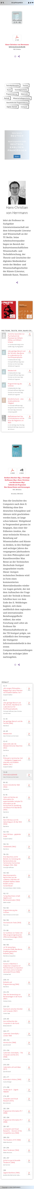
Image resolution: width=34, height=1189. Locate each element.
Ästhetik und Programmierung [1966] (11, 983)
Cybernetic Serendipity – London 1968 (11, 1034)
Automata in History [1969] (12, 1079)
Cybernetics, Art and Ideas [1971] (12, 1068)
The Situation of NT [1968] (12, 1139)
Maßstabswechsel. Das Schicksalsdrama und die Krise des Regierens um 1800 (16, 419)
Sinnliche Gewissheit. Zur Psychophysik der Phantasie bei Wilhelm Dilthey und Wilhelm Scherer (16, 338)
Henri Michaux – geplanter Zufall (12, 835)
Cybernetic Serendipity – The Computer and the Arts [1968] (13, 1054)
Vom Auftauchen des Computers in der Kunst (11, 1022)
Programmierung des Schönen (15, 384)
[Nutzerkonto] (28, 2)
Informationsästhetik (10, 774)
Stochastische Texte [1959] (12, 922)
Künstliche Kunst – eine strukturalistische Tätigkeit (16, 401)
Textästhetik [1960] (9, 846)
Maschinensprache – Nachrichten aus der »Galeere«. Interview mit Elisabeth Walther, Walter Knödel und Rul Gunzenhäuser (11, 880)
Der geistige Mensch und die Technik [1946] (12, 722)
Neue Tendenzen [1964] (11, 1150)
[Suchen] (3, 2)
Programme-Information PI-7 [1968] (12, 1112)
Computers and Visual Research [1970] (10, 1099)
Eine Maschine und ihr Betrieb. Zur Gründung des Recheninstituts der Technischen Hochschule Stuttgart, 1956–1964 (12, 861)
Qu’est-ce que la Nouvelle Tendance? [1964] (11, 1161)
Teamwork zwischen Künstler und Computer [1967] (13, 1010)
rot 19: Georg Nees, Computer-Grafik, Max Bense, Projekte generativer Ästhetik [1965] (12, 950)
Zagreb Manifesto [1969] (11, 1172)
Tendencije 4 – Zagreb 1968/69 (10, 1090)
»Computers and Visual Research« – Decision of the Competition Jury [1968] (12, 1131)
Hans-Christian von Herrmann (17, 44)
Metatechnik (12, 370)
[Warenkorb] (32, 2)
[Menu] (1, 2)
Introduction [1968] (9, 1042)
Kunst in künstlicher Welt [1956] (11, 785)
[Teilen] (18, 56)
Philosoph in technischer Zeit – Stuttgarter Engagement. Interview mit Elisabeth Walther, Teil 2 (13, 761)
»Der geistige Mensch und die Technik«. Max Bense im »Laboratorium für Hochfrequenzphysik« (16, 354)
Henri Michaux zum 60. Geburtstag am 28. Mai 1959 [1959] (12, 822)
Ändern (17, 156)
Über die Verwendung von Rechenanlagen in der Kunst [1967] (12, 996)
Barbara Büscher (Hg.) (12, 478)
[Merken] (15, 56)
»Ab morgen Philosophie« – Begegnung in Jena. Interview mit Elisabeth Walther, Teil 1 (12, 690)
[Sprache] (30, 2)
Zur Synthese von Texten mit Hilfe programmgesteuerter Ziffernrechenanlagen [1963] (12, 935)
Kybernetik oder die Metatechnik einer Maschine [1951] (12, 746)
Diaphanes (17, 2)
